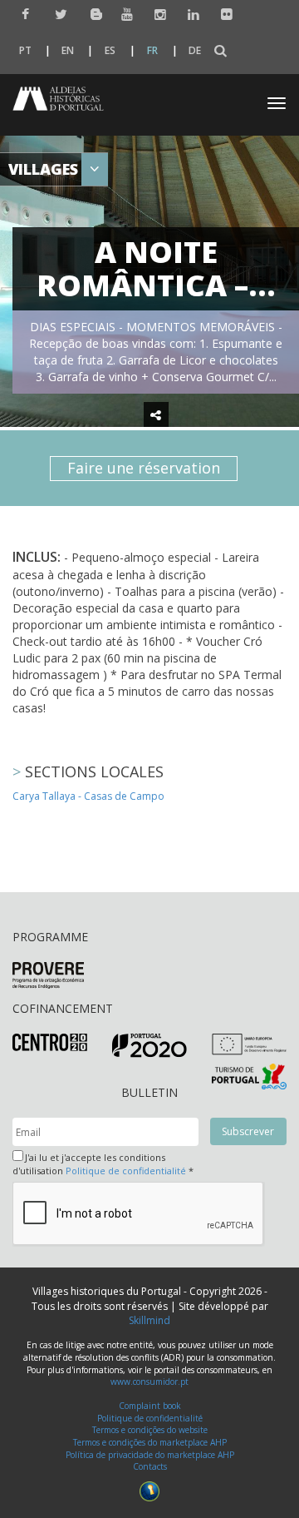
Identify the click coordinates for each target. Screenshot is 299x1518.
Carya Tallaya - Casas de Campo (88, 796)
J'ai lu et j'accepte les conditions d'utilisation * (103, 1164)
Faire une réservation (143, 468)
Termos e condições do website (150, 1430)
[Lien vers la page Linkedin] (190, 14)
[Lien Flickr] (223, 14)
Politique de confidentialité (126, 1170)
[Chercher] (220, 51)
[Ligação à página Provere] (48, 975)
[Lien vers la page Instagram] (156, 14)
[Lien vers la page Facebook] (23, 14)
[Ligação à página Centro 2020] (49, 1041)
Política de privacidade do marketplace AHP (150, 1455)
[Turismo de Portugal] (249, 1075)
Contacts (150, 1466)
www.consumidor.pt (149, 1381)
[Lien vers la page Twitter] (57, 14)
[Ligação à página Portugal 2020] (149, 1045)
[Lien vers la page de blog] (90, 14)
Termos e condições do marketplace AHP (150, 1442)
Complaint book (150, 1405)
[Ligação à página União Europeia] (249, 1043)
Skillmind (149, 1320)
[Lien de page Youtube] (123, 14)
